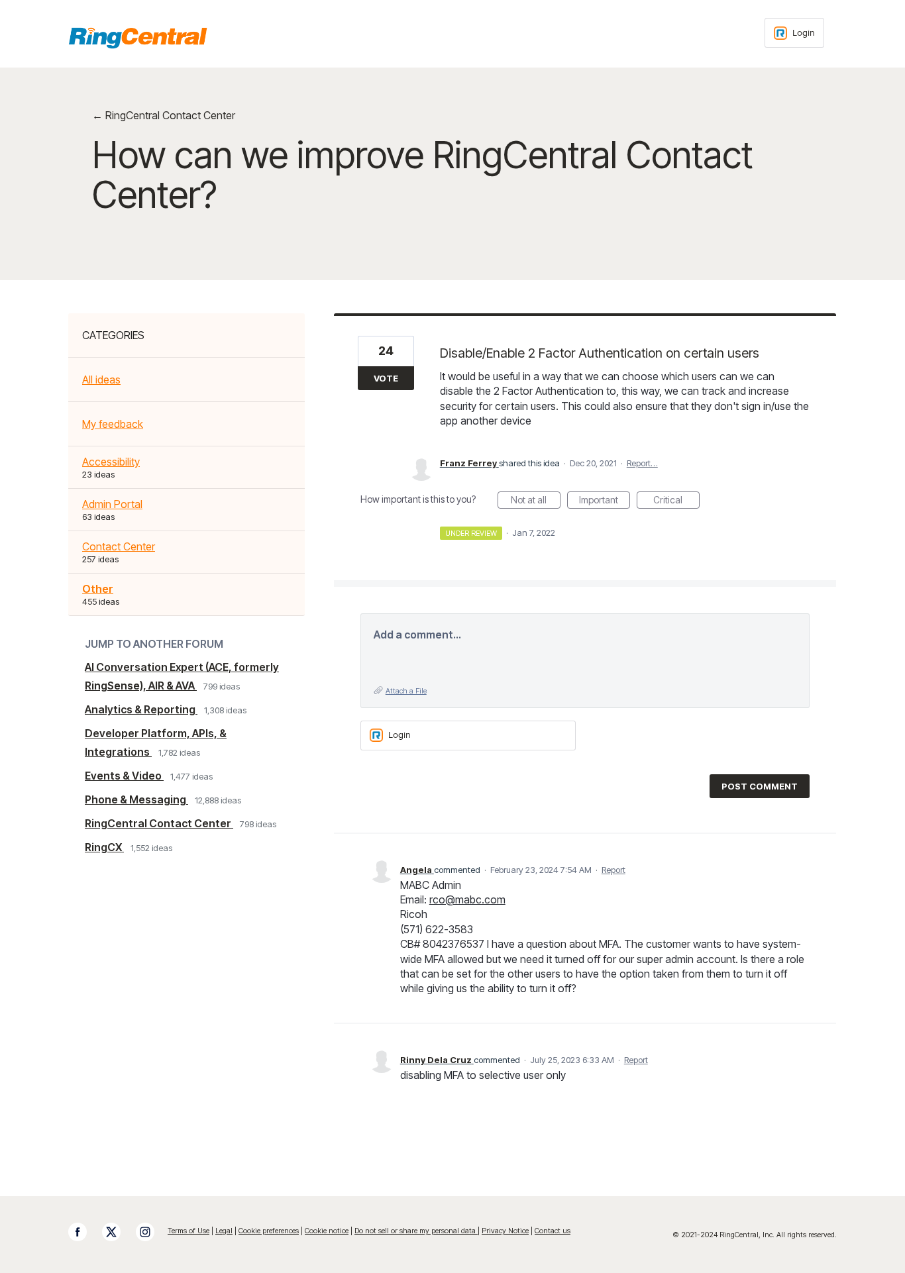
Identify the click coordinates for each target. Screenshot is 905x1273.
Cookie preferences (269, 1230)
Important (604, 501)
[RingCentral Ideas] (137, 37)
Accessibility (111, 461)
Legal (224, 1230)
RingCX (104, 847)
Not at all (535, 501)
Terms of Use (188, 1230)
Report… (642, 463)
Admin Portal (112, 504)
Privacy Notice (505, 1230)
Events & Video (124, 775)
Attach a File (406, 690)
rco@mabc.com (467, 899)
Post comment (759, 786)
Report (613, 869)
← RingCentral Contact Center (163, 115)
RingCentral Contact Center (159, 823)
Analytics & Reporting (141, 709)
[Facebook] (84, 1232)
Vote (386, 378)
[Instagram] (152, 1232)
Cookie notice (326, 1230)
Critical (676, 501)
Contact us (552, 1230)
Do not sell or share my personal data (416, 1230)
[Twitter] (118, 1232)
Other (97, 588)
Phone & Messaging (136, 799)
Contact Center (118, 546)
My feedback (112, 424)
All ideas (101, 379)
